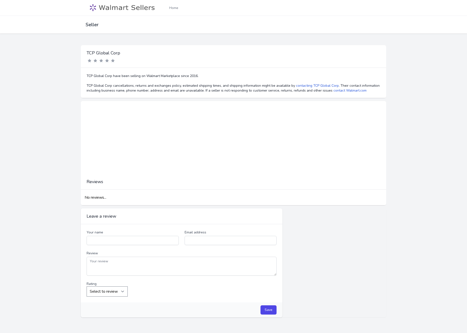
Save (268, 309)
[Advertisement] (233, 142)
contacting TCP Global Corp (317, 85)
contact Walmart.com (350, 90)
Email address (195, 232)
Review (92, 253)
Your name (95, 232)
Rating (92, 284)
